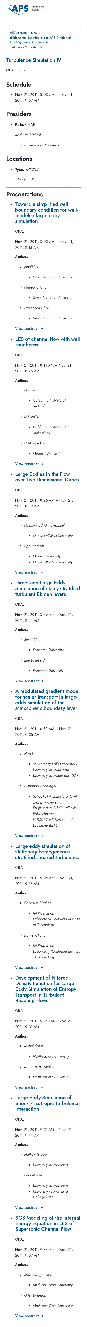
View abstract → (29, 328)
